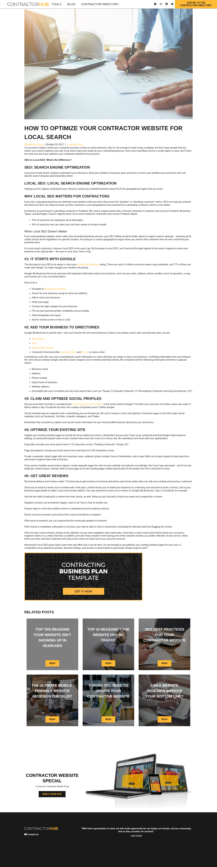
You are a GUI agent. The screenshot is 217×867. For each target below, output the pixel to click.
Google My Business (88, 264)
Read (52, 663)
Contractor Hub (75, 144)
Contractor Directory (100, 4)
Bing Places (38, 339)
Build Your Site (52, 794)
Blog (71, 4)
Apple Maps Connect (43, 347)
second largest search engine (87, 404)
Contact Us (33, 834)
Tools (56, 4)
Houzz (84, 352)
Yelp (34, 343)
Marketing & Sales (34, 144)
